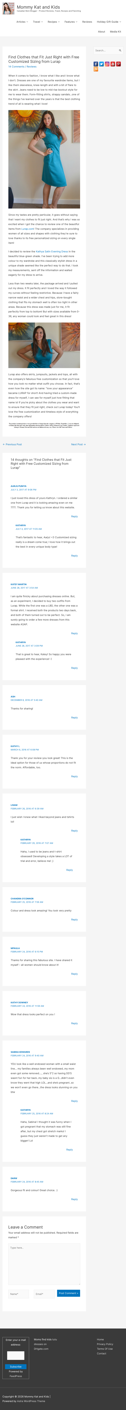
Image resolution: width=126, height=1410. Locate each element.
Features (70, 21)
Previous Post (12, 444)
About (101, 31)
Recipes (52, 21)
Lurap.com (27, 228)
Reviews (87, 21)
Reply (74, 516)
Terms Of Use (105, 1348)
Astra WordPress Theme (31, 1401)
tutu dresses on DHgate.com (45, 1344)
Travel (36, 21)
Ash (13, 696)
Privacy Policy (105, 1344)
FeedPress (16, 1376)
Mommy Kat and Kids (38, 7)
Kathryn (21, 525)
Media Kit (115, 31)
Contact (101, 1353)
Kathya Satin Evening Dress (52, 251)
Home (100, 1339)
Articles (20, 21)
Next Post (78, 444)
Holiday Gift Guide (107, 21)
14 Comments (16, 66)
